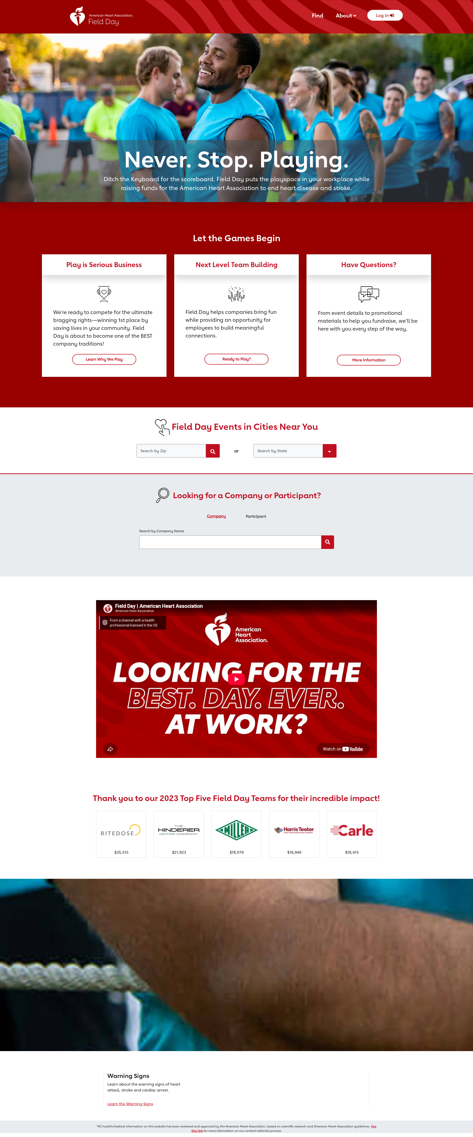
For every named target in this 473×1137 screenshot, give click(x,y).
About (344, 15)
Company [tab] (216, 516)
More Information (369, 360)
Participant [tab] (256, 516)
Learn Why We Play (104, 359)
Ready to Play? (236, 359)
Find (317, 15)
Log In (383, 15)
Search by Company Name (161, 531)
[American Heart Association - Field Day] (101, 17)
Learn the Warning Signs (130, 1104)
